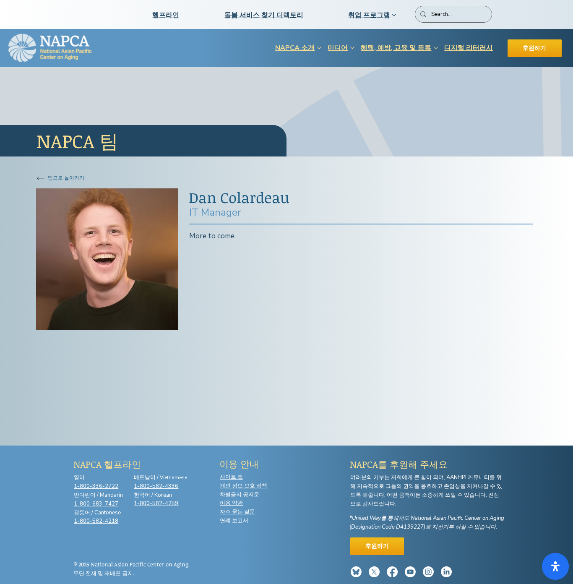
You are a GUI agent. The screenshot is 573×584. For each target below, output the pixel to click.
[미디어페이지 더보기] (352, 48)
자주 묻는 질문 (237, 512)
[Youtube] (410, 571)
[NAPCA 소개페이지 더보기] (319, 48)
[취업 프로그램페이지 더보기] (394, 15)
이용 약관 (231, 503)
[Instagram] (428, 571)
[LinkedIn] (446, 571)
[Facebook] (392, 571)
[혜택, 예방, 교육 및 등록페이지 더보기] (436, 48)
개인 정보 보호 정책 (243, 486)
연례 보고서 (234, 520)
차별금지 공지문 (239, 494)
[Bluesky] (356, 571)
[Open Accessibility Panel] (555, 566)
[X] (374, 571)
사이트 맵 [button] (231, 477)
